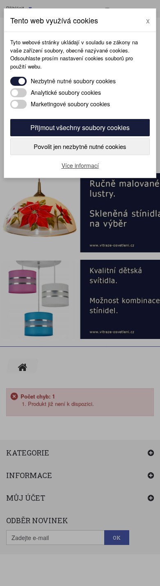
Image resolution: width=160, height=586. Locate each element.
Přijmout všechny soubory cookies (80, 127)
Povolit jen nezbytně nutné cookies (80, 146)
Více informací (80, 165)
